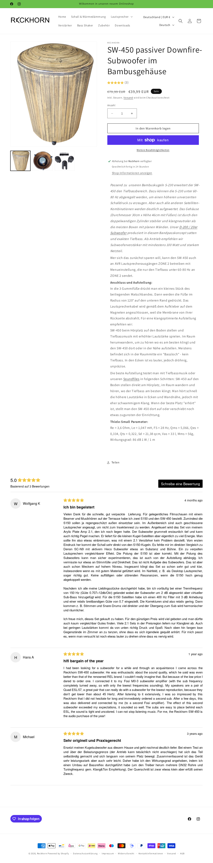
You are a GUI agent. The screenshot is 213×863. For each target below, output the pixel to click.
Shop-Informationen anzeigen (132, 173)
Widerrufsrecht (126, 853)
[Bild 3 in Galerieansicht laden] (65, 161)
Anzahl (111, 105)
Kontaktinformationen (151, 853)
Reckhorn (42, 853)
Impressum (108, 853)
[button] (121, 16)
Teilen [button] (115, 462)
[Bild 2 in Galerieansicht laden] (42, 161)
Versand (128, 97)
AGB (182, 853)
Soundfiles (131, 379)
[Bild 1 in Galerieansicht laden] (20, 161)
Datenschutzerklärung (85, 853)
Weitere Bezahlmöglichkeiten (153, 149)
